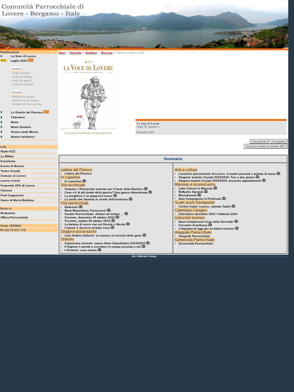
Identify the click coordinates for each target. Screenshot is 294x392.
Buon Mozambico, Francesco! (85, 210)
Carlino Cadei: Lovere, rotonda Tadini (205, 206)
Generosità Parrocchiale (196, 243)
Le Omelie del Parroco (26, 112)
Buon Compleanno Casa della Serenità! (206, 221)
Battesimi (71, 207)
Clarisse (6, 190)
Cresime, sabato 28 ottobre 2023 (87, 220)
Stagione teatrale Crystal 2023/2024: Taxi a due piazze (217, 177)
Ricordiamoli (187, 195)
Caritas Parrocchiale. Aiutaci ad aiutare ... (94, 214)
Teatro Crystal (10, 170)
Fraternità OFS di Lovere (18, 185)
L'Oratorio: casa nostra (81, 250)
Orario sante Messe (24, 131)
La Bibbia (7, 156)
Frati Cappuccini (12, 195)
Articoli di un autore (25, 100)
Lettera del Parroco (78, 173)
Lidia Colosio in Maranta (195, 188)
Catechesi (18, 117)
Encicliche (8, 161)
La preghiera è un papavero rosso (88, 195)
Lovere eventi (10, 180)
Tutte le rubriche (23, 84)
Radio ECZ (8, 151)
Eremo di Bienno (12, 166)
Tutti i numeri (21, 73)
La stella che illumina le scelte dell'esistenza (96, 199)
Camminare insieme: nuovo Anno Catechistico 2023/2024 (105, 243)
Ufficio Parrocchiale (14, 217)
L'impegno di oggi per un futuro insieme (206, 228)
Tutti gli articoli (22, 76)
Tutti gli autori (21, 80)
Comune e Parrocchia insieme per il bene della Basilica (104, 189)
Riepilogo (91, 52)
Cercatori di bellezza (193, 225)
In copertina (73, 181)
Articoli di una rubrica (27, 104)
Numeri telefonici (23, 136)
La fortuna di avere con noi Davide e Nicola (95, 224)
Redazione (8, 213)
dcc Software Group (144, 256)
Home (62, 52)
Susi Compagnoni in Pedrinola (200, 198)
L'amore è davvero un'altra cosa (87, 227)
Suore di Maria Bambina (17, 200)
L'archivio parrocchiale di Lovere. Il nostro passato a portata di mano (227, 173)
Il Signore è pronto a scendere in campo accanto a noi (103, 246)
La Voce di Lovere (23, 56)
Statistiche (75, 52)
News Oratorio (21, 127)
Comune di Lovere (13, 175)
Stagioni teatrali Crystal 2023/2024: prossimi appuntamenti (220, 180)
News (15, 122)
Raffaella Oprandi (191, 191)
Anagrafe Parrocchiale (194, 236)
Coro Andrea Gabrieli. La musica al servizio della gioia (103, 235)
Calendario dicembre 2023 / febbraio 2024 (208, 214)
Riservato (107, 52)
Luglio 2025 (19, 60)
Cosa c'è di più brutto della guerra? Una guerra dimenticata (106, 192)
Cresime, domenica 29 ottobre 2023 (90, 217)
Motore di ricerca (23, 96)
